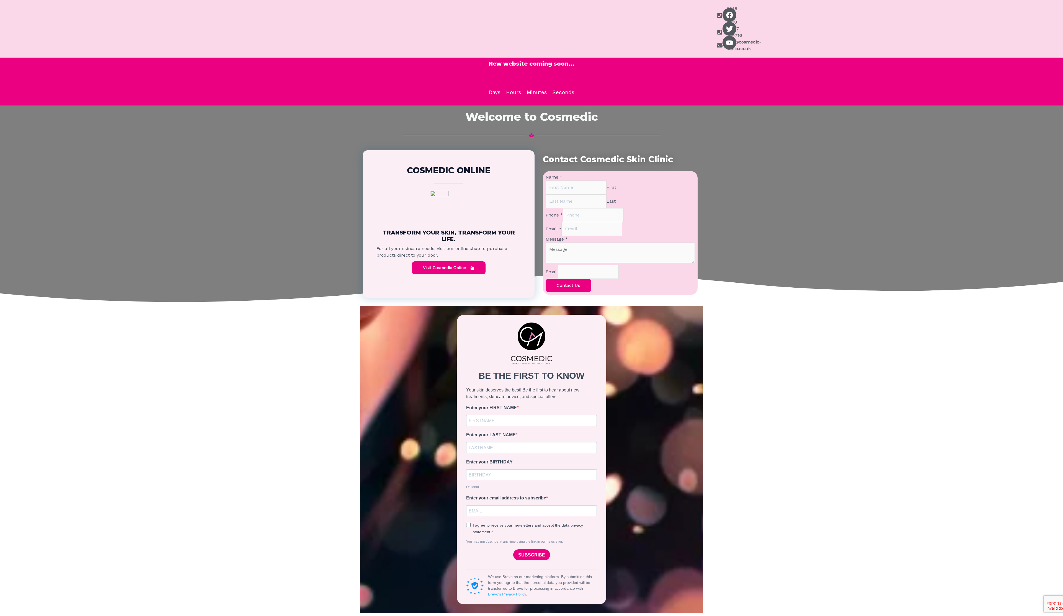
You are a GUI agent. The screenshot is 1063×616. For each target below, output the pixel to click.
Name (554, 177)
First (611, 187)
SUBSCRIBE (531, 555)
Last (611, 201)
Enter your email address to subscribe (506, 498)
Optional (472, 487)
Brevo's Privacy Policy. (507, 594)
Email (553, 228)
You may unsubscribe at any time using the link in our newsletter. (514, 541)
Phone (554, 215)
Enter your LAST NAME (491, 434)
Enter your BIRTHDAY (489, 462)
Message (557, 239)
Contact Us (568, 285)
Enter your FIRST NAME (491, 407)
